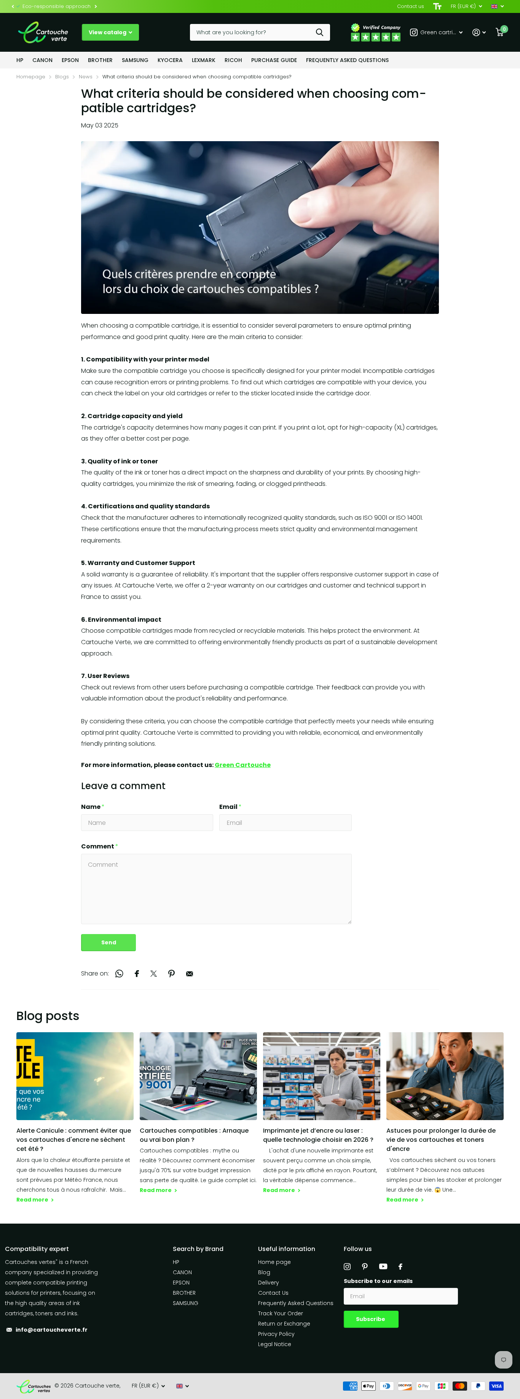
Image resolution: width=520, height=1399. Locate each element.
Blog (264, 1272)
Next (95, 7)
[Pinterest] (365, 1266)
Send (108, 942)
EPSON (70, 60)
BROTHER (100, 60)
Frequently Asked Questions (347, 60)
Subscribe (371, 1319)
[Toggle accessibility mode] (437, 6)
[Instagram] (347, 1266)
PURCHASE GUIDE (274, 60)
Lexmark (203, 60)
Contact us (410, 6)
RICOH (233, 60)
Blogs (62, 76)
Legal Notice (274, 1344)
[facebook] (400, 1267)
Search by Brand (198, 1249)
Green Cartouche (243, 765)
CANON (42, 60)
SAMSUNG (135, 60)
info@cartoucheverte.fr (52, 1330)
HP (19, 60)
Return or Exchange (284, 1323)
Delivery (268, 1282)
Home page (274, 1262)
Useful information (286, 1249)
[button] (12, 6)
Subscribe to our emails (378, 1281)
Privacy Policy (276, 1334)
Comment (99, 846)
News (86, 76)
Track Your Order (280, 1313)
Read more (32, 1199)
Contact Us (273, 1293)
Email (230, 806)
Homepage (30, 76)
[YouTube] (383, 1266)
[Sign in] (479, 32)
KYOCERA (170, 60)
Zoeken (319, 32)
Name (93, 806)
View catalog (108, 32)
